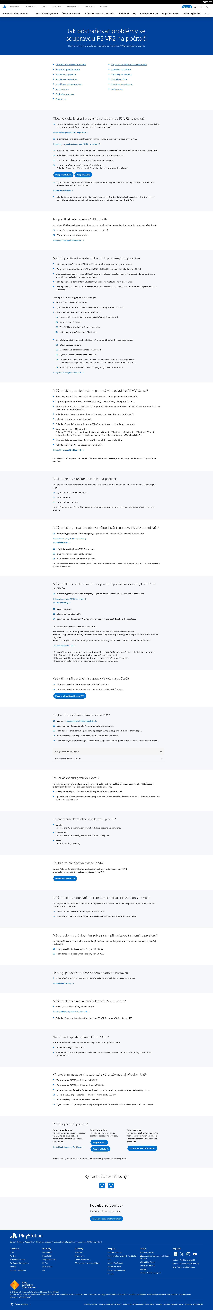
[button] (63, 175)
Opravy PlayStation (115, 1263)
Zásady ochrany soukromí (109, 1304)
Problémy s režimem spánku (69, 84)
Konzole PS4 (47, 1256)
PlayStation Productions (19, 1263)
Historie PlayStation (18, 1270)
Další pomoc (117, 89)
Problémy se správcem (121, 84)
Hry (44, 7)
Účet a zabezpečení (71, 13)
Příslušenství (72, 7)
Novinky (89, 7)
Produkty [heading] (46, 1248)
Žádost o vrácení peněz (116, 1270)
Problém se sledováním (67, 79)
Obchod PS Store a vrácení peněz (99, 13)
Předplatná (124, 13)
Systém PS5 (30, 7)
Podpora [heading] (111, 1248)
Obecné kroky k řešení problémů (71, 64)
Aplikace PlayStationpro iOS (184, 1260)
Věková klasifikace (147, 1262)
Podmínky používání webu (132, 1304)
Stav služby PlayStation (47, 13)
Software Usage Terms (194, 1304)
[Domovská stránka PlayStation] (4, 7)
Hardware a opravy (149, 13)
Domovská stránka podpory (15, 13)
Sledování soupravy (65, 94)
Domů (12, 1242)
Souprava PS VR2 (49, 1259)
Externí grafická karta (121, 69)
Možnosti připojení (191, 13)
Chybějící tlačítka (119, 79)
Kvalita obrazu (62, 89)
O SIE (12, 1252)
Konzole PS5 (47, 1252)
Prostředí (78, 1252)
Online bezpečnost (82, 1259)
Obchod (13, 7)
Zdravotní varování (147, 1266)
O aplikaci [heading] (14, 1248)
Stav (109, 1259)
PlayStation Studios (17, 1259)
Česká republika (21, 1304)
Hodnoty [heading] (79, 1248)
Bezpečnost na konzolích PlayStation (122, 1256)
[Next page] (208, 13)
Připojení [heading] (177, 1248)
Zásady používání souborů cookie (169, 1304)
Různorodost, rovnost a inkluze (87, 1263)
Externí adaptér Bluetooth (68, 69)
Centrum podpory (114, 1252)
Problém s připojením (66, 74)
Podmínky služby (147, 1252)
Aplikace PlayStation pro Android (186, 1263)
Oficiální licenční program (150, 1273)
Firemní (13, 1267)
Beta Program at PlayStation (184, 1267)
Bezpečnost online (170, 13)
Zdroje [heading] (143, 1248)
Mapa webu (149, 1304)
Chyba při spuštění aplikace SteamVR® (129, 64)
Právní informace (90, 1304)
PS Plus (56, 7)
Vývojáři (143, 1269)
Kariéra (13, 1256)
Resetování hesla (114, 1267)
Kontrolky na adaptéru (121, 74)
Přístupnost (79, 1256)
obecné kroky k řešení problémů (81, 721)
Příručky (110, 1274)
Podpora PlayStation (25, 1242)
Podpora (104, 7)
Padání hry (61, 99)
